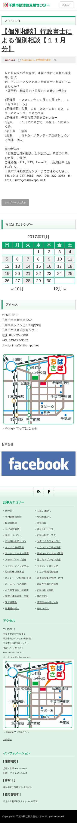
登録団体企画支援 (14, 571)
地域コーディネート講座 (50, 553)
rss (39, 491)
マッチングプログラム (17, 565)
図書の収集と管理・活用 (50, 578)
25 (70, 273)
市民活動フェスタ (46, 535)
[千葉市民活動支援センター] (26, 5)
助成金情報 (11, 523)
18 (70, 266)
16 (49, 266)
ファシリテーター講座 (17, 553)
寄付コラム (43, 608)
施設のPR (42, 596)
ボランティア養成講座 (49, 547)
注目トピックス (45, 529)
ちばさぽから (28, 60)
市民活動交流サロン (15, 541)
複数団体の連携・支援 (17, 596)
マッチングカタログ (47, 565)
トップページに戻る (15, 202)
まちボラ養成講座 (14, 547)
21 (28, 273)
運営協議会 (11, 602)
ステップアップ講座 (15, 559)
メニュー (66, 5)
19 (7, 273)
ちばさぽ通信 (12, 529)
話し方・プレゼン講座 (49, 559)
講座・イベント (13, 535)
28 (28, 280)
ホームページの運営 (15, 584)
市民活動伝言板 (45, 590)
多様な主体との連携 (47, 584)
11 (70, 259)
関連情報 (41, 523)
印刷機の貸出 (12, 608)
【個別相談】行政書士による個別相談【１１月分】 (36, 40)
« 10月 (17, 288)
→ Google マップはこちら (19, 428)
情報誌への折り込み (47, 602)
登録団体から (44, 516)
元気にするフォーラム (49, 541)
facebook (49, 491)
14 (28, 266)
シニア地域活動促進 (47, 571)
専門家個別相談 (43, 60)
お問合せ (7, 444)
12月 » (59, 288)
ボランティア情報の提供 (18, 578)
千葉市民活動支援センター (30, 816)
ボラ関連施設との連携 (17, 590)
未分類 (8, 510)
